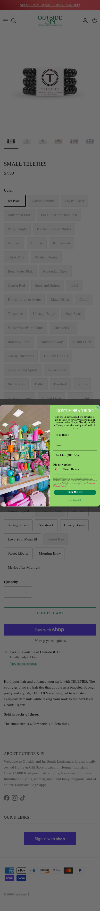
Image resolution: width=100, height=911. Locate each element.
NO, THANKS (75, 500)
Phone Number (62, 464)
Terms (63, 486)
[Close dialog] (97, 407)
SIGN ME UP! (75, 492)
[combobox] (57, 469)
